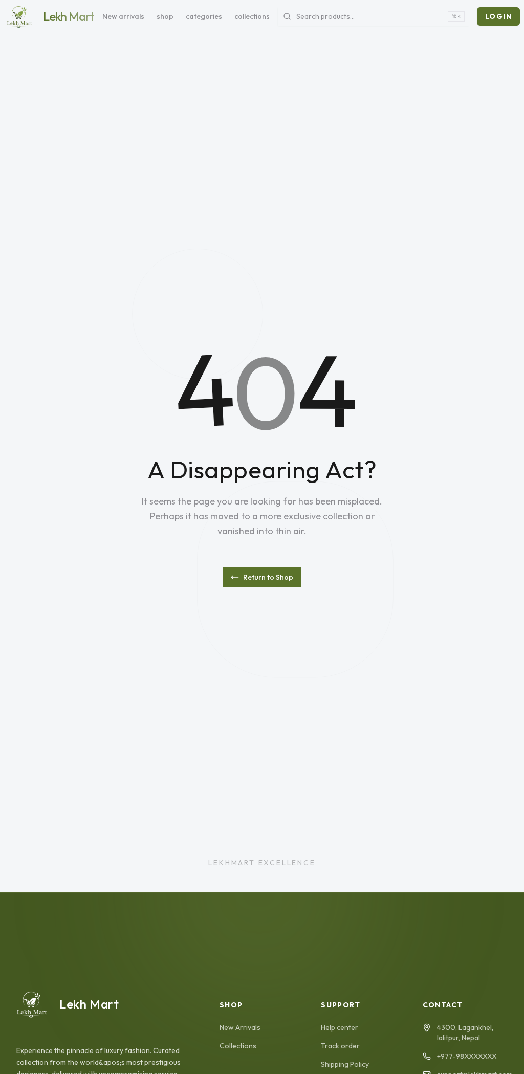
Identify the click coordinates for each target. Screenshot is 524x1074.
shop (165, 16)
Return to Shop (268, 577)
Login (498, 16)
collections (252, 16)
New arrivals (123, 16)
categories (204, 16)
